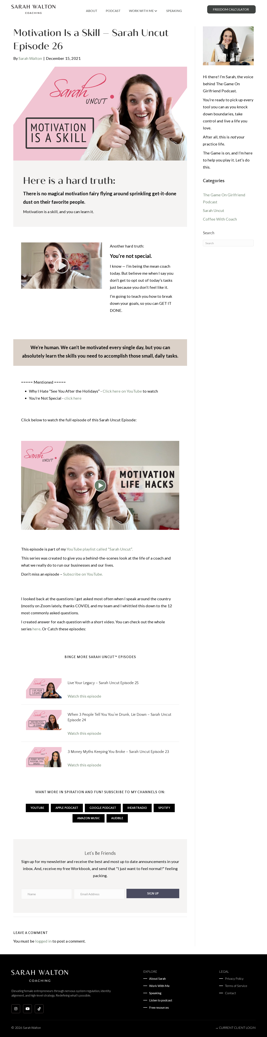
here (36, 628)
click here (73, 398)
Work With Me (159, 985)
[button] (152, 893)
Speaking (155, 993)
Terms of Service (236, 985)
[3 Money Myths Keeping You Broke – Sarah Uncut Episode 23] (44, 756)
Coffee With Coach (220, 219)
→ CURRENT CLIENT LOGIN (235, 1027)
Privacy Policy (234, 978)
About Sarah (157, 978)
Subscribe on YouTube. (83, 574)
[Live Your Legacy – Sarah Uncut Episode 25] (44, 687)
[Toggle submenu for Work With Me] (156, 11)
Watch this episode (84, 695)
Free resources (159, 1007)
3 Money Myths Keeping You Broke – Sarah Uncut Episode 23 (118, 752)
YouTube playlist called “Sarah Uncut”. (100, 549)
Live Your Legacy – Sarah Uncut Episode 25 (103, 683)
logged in (43, 941)
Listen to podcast (160, 1000)
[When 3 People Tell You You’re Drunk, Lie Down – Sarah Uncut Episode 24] (44, 719)
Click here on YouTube (122, 391)
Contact (230, 993)
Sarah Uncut (213, 210)
